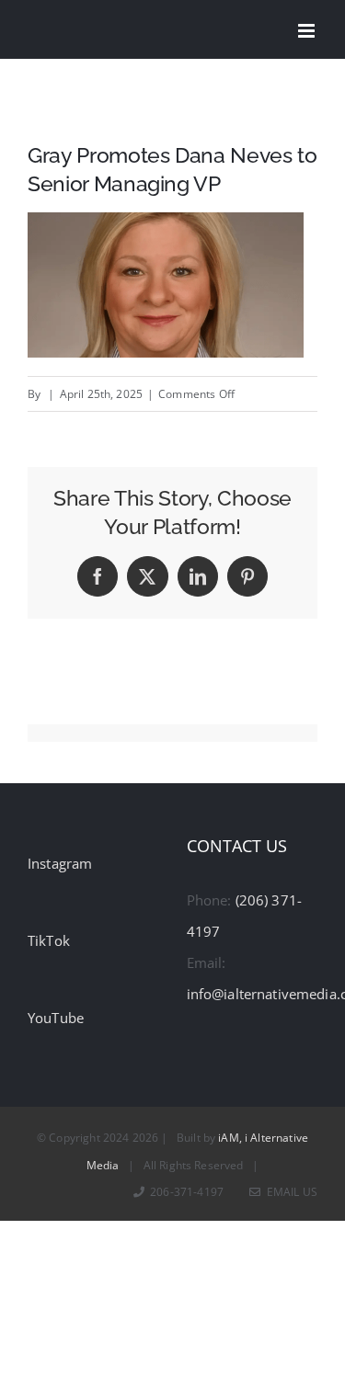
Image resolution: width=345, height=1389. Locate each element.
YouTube (56, 1017)
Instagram (60, 863)
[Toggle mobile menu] (307, 30)
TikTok (49, 940)
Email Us (289, 1192)
